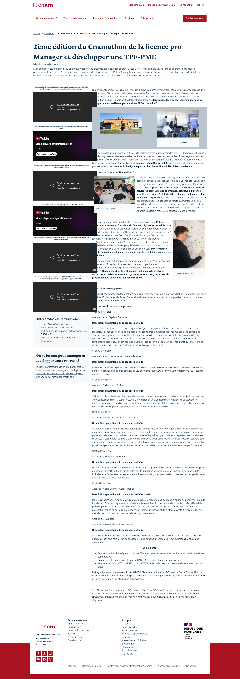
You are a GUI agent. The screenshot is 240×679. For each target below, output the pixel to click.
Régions (129, 18)
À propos (126, 620)
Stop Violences (129, 650)
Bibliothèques (129, 643)
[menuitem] (136, 5)
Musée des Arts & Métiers (135, 640)
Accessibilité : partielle (169, 666)
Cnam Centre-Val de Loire (54, 324)
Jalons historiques (77, 623)
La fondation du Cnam (79, 630)
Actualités (49, 33)
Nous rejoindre (129, 627)
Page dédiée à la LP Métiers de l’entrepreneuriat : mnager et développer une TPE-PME (64, 331)
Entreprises (146, 18)
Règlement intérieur (92, 666)
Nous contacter (130, 630)
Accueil (36, 33)
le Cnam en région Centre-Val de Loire (153, 163)
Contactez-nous (194, 18)
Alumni (71, 633)
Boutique (126, 637)
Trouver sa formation (74, 18)
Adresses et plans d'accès (135, 633)
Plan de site (127, 653)
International (128, 647)
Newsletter (191, 666)
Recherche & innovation (105, 18)
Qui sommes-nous (77, 620)
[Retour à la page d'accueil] (43, 5)
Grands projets (75, 640)
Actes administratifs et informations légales (130, 666)
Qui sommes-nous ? (46, 18)
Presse (125, 623)
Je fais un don (75, 637)
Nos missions (74, 627)
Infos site (72, 666)
